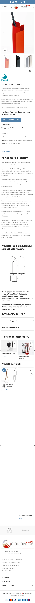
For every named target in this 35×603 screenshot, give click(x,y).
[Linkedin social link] (18, 1)
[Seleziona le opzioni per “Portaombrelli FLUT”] (14, 343)
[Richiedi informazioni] (31, 343)
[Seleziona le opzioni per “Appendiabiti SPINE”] (31, 370)
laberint (16, 140)
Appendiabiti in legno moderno (8, 386)
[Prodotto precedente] (28, 71)
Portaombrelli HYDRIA (24, 357)
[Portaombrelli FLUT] (9, 346)
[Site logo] (22, 6)
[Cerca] (33, 7)
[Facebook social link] (10, 1)
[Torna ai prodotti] (30, 71)
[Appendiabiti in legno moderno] (9, 375)
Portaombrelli (22, 137)
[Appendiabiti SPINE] (26, 441)
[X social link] (13, 1)
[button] (3, 33)
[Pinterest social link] (16, 1)
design (11, 140)
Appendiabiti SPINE (25, 515)
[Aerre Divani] (9, 530)
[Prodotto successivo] (32, 71)
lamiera (21, 140)
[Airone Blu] (26, 530)
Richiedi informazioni (11, 119)
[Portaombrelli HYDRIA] (26, 347)
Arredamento (13, 137)
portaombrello (28, 140)
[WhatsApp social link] (21, 1)
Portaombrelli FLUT (9, 354)
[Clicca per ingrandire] (5, 50)
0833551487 (8, 298)
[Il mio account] (11, 7)
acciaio (6, 140)
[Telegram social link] (24, 1)
